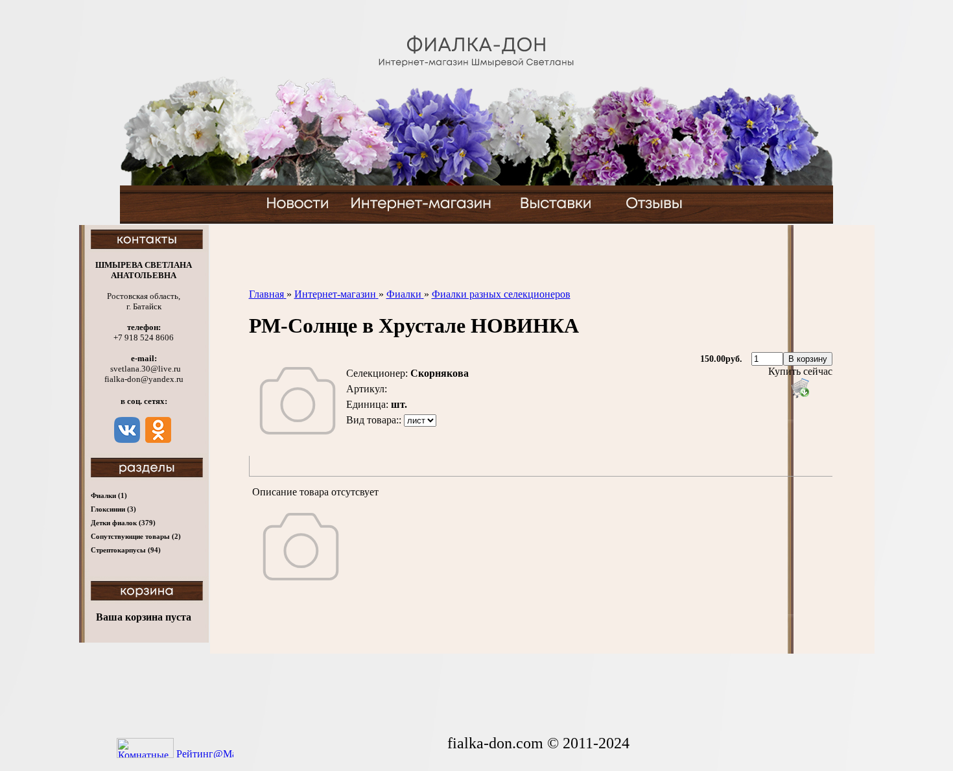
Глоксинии (113, 509)
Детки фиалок (123, 523)
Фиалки (109, 495)
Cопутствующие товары (136, 536)
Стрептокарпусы (126, 550)
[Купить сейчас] (800, 387)
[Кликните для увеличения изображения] (297, 400)
